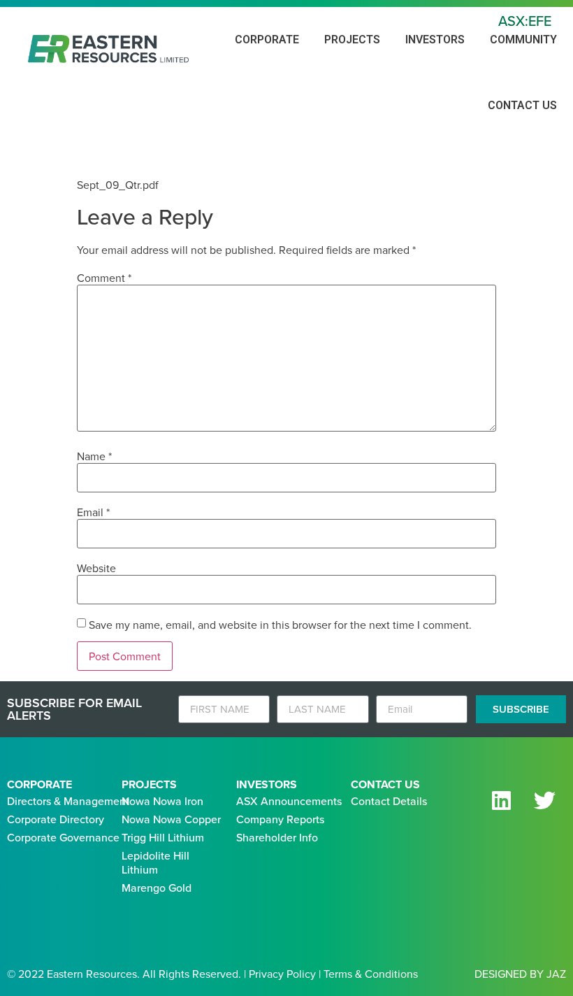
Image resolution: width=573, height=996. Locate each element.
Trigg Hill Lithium (163, 837)
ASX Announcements (289, 801)
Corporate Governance (63, 837)
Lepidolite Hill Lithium (155, 862)
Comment (104, 277)
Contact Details (389, 801)
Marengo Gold (156, 887)
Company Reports (280, 819)
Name (94, 456)
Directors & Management (68, 801)
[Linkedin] (501, 801)
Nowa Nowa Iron (162, 801)
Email (93, 512)
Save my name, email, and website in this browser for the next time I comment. (280, 624)
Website (96, 568)
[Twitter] (544, 801)
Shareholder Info (277, 837)
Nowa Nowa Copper (171, 819)
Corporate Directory (55, 819)
